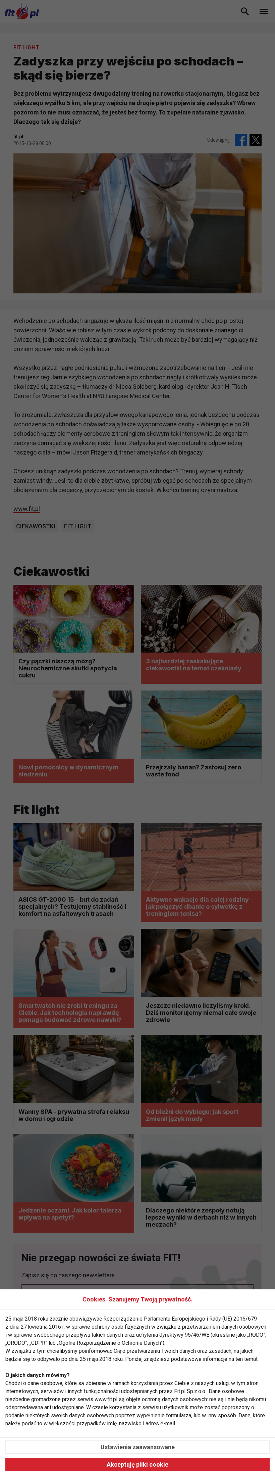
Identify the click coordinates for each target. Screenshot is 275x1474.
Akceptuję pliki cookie (137, 1464)
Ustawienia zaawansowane (138, 1447)
